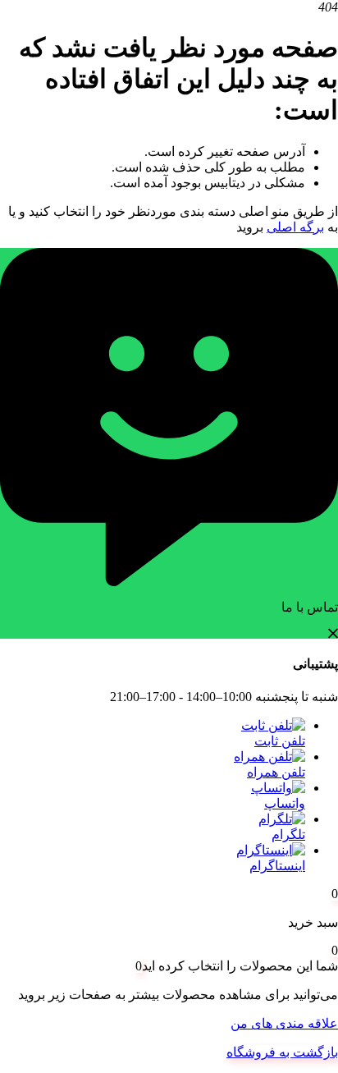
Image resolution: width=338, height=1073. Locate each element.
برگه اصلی (295, 227)
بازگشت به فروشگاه (282, 1052)
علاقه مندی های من (284, 1023)
